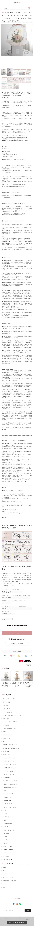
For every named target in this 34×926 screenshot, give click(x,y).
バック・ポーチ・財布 (8, 794)
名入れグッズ (6, 751)
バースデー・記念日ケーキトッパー (12, 771)
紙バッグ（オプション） (8, 611)
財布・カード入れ (8, 803)
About (4, 867)
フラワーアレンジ (8, 817)
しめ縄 (5, 836)
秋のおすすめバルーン (8, 846)
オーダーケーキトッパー (9, 774)
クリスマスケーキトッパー (10, 764)
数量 (3, 619)
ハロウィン (6, 840)
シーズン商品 (6, 826)
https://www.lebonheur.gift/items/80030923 (13, 214)
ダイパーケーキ (6, 777)
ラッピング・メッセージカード (10, 853)
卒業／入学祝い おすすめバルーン (11, 807)
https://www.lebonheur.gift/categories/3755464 (14, 137)
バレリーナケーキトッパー (10, 758)
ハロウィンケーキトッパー (10, 767)
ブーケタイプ (7, 708)
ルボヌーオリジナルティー (10, 787)
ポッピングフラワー (7, 859)
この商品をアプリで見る (17, 643)
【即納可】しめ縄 (8, 823)
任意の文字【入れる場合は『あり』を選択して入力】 (15, 600)
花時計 (5, 820)
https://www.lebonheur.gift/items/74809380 (16, 140)
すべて (5, 655)
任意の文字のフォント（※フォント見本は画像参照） (15, 606)
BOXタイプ (6, 705)
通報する (29, 665)
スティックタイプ (8, 712)
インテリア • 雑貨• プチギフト (10, 781)
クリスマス (6, 833)
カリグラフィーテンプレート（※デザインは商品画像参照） (16, 595)
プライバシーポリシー (8, 877)
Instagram (5, 884)
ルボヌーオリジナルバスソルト (11, 784)
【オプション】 (6, 856)
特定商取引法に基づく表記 (9, 880)
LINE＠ (4, 887)
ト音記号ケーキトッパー (9, 761)
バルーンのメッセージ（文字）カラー (11, 589)
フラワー (5, 810)
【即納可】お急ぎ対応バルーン (10, 744)
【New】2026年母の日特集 (9, 699)
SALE (4, 741)
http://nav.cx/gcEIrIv (24, 451)
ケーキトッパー (6, 754)
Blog (4, 870)
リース (5, 813)
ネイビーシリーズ (8, 800)
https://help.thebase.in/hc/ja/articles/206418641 (14, 309)
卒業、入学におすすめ (9, 830)
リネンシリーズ (7, 797)
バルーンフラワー (7, 702)
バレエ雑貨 (6, 725)
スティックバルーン (7, 735)
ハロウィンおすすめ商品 (8, 849)
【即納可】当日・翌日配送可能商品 (11, 748)
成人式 (5, 843)
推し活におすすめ (7, 738)
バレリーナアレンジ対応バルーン (12, 722)
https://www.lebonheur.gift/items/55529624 (13, 186)
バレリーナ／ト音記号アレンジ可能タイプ (14, 715)
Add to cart (17, 633)
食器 (5, 790)
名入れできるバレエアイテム (11, 728)
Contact (5, 874)
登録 (28, 910)
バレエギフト (6, 718)
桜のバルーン (6, 731)
